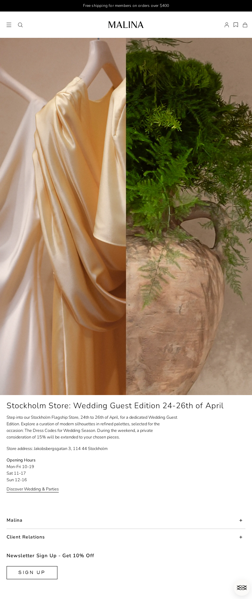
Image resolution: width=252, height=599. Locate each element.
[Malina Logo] (126, 24)
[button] (20, 25)
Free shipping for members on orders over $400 (126, 5)
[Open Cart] (245, 25)
